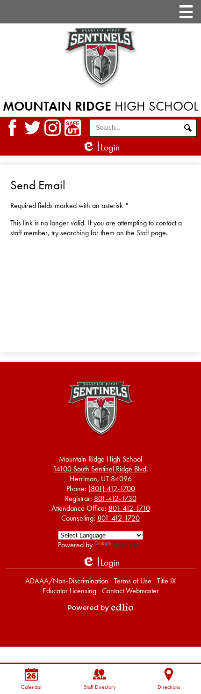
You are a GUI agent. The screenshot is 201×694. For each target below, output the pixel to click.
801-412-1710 (129, 508)
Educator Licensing (69, 591)
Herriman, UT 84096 (100, 474)
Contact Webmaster (130, 591)
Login (101, 147)
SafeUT (73, 127)
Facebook (12, 127)
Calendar (31, 687)
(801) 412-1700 (111, 488)
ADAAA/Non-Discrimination (66, 581)
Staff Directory (100, 687)
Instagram (52, 127)
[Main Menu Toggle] (186, 11)
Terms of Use (132, 581)
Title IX (166, 581)
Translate (126, 545)
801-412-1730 (115, 498)
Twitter (32, 127)
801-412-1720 (118, 518)
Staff (142, 233)
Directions (169, 687)
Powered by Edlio (100, 607)
